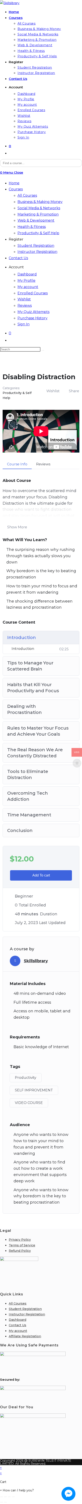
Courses (16, 189)
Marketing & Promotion (38, 214)
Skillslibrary (36, 961)
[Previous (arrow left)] (1, 1502)
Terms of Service (22, 1245)
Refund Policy (20, 1251)
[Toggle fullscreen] (5, 1496)
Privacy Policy (20, 1240)
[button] (17, 1490)
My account (27, 287)
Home (14, 183)
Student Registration (35, 246)
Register (16, 239)
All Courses (27, 195)
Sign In (23, 324)
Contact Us (18, 258)
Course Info (17, 464)
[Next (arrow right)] (5, 1502)
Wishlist (24, 299)
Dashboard (27, 274)
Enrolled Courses (32, 293)
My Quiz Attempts (33, 312)
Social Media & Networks (38, 208)
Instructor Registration (37, 252)
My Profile (26, 280)
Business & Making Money (40, 202)
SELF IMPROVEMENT (34, 1090)
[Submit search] (42, 350)
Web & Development (35, 220)
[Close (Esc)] (13, 1496)
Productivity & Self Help (38, 233)
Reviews (24, 305)
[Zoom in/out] (1, 1496)
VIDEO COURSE (29, 1103)
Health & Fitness (31, 227)
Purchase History (32, 318)
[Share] (9, 1496)
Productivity (25, 1078)
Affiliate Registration (25, 1336)
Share (74, 391)
